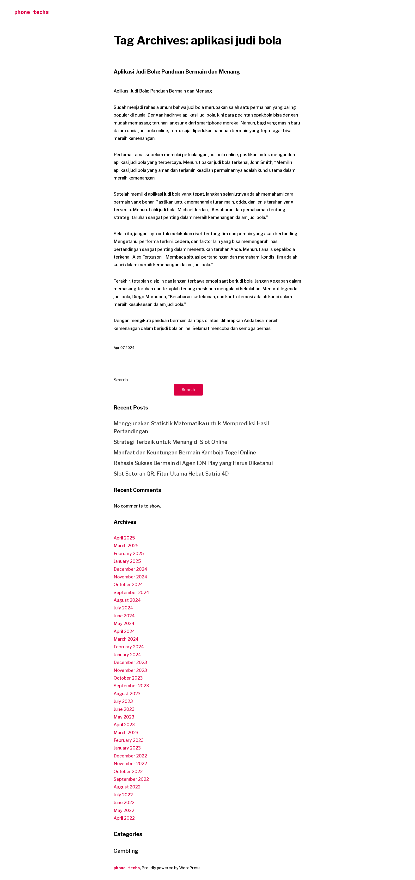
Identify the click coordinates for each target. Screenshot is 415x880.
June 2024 (124, 615)
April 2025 (124, 537)
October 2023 (128, 678)
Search (121, 379)
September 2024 (131, 592)
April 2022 (124, 818)
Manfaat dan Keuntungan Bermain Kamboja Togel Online (185, 452)
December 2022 (130, 755)
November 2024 (130, 576)
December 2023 (130, 662)
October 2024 (128, 584)
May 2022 (124, 810)
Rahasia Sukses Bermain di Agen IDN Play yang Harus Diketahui (193, 463)
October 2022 (128, 771)
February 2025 (129, 553)
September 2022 (131, 779)
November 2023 (130, 670)
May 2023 (124, 716)
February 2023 (129, 740)
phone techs (31, 11)
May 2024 (124, 623)
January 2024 (127, 654)
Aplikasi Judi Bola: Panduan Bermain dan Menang (177, 71)
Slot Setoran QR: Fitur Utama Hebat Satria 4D (171, 474)
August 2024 (127, 600)
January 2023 (127, 747)
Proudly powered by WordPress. (171, 868)
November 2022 (130, 763)
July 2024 (123, 607)
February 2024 (129, 646)
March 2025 (126, 545)
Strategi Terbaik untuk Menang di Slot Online (170, 442)
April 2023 (124, 724)
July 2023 (123, 701)
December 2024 (130, 569)
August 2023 (127, 693)
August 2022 (127, 786)
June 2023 (124, 709)
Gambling (126, 851)
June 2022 (124, 802)
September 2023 (131, 685)
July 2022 (123, 794)
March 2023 (126, 732)
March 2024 (126, 639)
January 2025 (127, 561)
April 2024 (124, 631)
